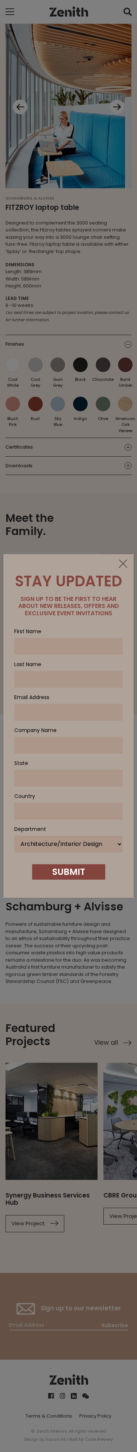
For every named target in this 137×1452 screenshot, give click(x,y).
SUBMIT (68, 872)
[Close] (122, 564)
